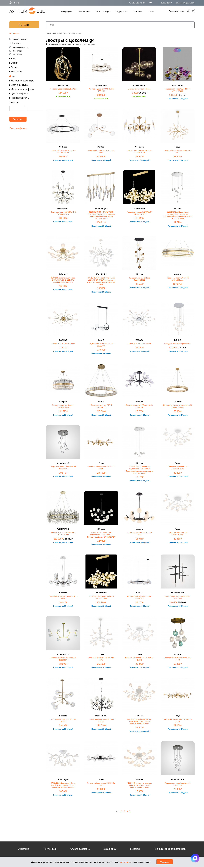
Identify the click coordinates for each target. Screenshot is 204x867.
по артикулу (81, 44)
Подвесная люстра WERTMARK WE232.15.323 (139, 213)
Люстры (74, 33)
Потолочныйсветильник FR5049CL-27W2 (139, 659)
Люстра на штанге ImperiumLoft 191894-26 (63, 659)
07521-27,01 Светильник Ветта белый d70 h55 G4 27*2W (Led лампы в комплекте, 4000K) (63, 785)
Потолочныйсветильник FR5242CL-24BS (177, 720)
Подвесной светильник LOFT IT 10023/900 (101, 345)
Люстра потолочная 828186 (139, 89)
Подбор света (122, 11)
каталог (24, 25)
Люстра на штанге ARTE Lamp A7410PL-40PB (139, 152)
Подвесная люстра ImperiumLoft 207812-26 (177, 597)
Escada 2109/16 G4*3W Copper (63, 344)
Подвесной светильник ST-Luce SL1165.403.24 (63, 152)
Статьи (151, 11)
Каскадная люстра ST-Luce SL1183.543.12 (139, 279)
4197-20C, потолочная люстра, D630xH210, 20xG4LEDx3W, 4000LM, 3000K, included (63, 280)
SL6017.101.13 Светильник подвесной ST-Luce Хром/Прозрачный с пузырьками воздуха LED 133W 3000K (178, 215)
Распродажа (66, 11)
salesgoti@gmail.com (185, 3)
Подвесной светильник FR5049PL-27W (101, 659)
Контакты (138, 11)
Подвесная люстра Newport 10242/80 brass (63, 406)
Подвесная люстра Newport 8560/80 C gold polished (177, 406)
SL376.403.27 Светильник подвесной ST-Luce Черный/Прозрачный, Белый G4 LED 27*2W (101, 535)
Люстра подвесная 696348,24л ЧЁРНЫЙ (101, 90)
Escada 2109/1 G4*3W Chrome (139, 344)
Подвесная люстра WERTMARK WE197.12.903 (177, 90)
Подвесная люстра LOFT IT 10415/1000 (101, 406)
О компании (24, 849)
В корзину (63, 107)
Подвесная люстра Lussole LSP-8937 (139, 534)
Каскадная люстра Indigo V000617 (177, 344)
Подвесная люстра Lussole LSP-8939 (63, 597)
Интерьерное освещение (61, 33)
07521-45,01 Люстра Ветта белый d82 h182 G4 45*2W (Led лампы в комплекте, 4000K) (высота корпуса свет (101, 281)
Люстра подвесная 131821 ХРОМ (63, 89)
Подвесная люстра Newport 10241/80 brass (177, 279)
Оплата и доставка (80, 849)
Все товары (17, 54)
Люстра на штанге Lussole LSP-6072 (63, 720)
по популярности (66, 44)
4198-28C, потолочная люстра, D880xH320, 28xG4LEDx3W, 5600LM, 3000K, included (139, 721)
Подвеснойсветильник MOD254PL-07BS (177, 659)
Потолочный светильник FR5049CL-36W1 (177, 468)
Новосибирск (17, 51)
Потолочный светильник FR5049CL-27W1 (177, 534)
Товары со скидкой (19, 39)
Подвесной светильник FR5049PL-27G (177, 152)
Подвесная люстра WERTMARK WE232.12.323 (101, 597)
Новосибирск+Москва (20, 47)
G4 (13, 76)
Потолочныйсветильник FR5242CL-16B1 (101, 784)
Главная (48, 33)
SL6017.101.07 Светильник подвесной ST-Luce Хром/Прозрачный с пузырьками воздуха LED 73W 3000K (139, 470)
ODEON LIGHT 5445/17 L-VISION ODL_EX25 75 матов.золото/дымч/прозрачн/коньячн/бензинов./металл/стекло (101, 215)
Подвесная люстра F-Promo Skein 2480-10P (139, 406)
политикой (124, 862)
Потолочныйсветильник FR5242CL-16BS (101, 468)
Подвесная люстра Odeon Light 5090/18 (101, 720)
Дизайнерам (110, 849)
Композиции (50, 849)
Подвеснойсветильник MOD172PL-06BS (101, 152)
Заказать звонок (177, 11)
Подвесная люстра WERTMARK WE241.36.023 (63, 213)
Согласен (164, 862)
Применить (18, 119)
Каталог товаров (103, 11)
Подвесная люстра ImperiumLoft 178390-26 (63, 468)
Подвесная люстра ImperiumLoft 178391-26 (177, 784)
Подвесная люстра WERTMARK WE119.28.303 (63, 534)
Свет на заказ (84, 11)
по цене (91, 44)
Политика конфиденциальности (170, 849)
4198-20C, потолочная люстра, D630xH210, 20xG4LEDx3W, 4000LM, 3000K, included (139, 785)
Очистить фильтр (18, 128)
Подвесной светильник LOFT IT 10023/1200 (139, 597)
